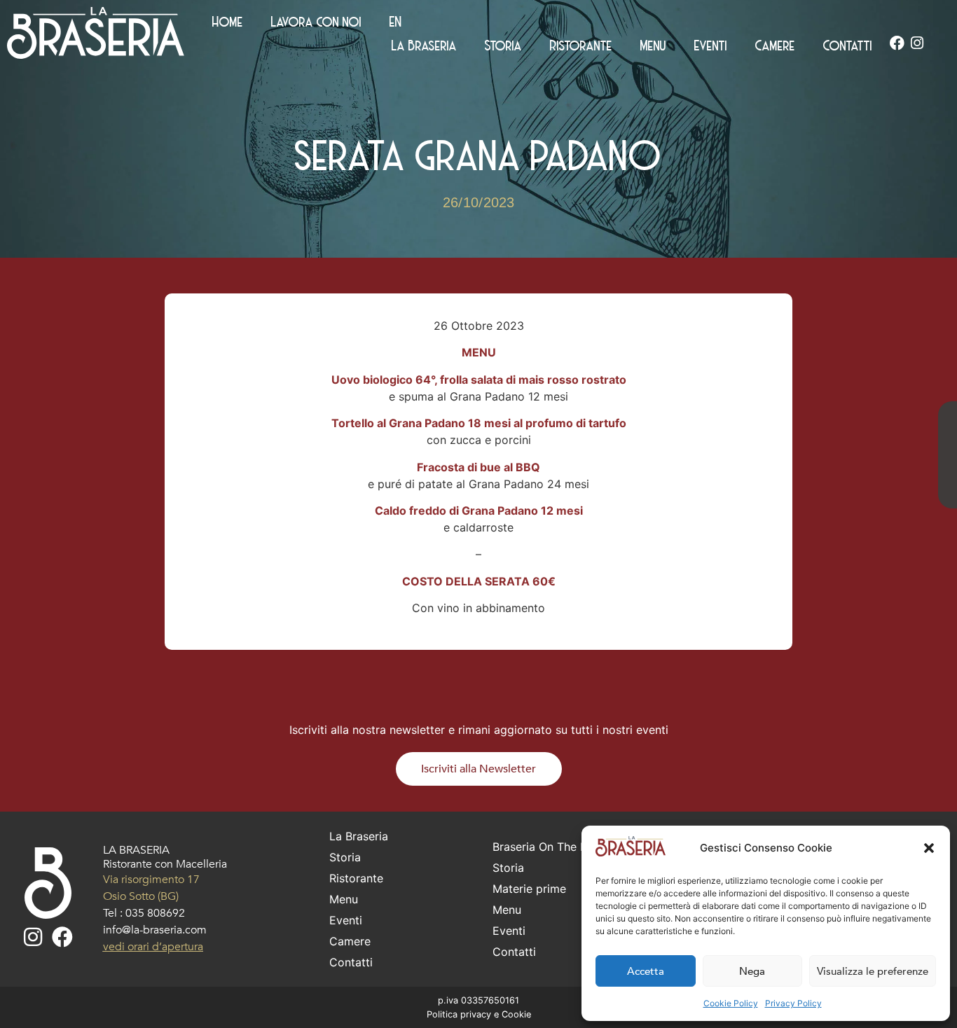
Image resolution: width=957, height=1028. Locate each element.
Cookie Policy (730, 1003)
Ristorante (581, 45)
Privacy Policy (793, 1003)
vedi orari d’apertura (153, 946)
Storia (503, 45)
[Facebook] (896, 43)
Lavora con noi (316, 21)
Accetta (645, 971)
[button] (929, 848)
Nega (752, 971)
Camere (775, 45)
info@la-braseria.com (155, 930)
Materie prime (529, 889)
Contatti (847, 45)
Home (227, 21)
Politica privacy (459, 1014)
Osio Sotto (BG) (141, 896)
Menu (653, 45)
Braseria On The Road (550, 847)
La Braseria (424, 45)
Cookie (516, 1014)
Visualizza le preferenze (872, 971)
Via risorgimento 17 (151, 879)
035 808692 (155, 913)
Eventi (710, 45)
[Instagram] (917, 43)
